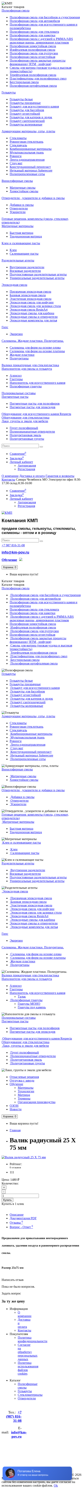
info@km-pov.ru (15, 552)
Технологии (26, 1091)
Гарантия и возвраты (60, 476)
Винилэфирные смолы (17, 181)
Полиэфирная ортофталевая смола (33, 85)
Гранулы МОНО (29, 1003)
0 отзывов (15, 1167)
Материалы (25, 1087)
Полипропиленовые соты (27, 174)
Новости (16, 1109)
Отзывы (16, 1222)
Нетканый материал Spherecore (31, 170)
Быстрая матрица (21, 233)
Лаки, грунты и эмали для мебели (25, 421)
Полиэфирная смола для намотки (32, 35)
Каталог (13, 584)
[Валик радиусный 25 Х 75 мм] (24, 1157)
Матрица (24, 1095)
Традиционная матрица (26, 236)
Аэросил (16, 375)
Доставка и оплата (32, 476)
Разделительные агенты (18, 260)
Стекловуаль (18, 145)
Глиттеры (16, 379)
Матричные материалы (17, 226)
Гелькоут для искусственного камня (34, 106)
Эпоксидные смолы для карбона (32, 313)
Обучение (16, 1084)
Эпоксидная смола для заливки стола (35, 306)
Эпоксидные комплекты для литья (33, 320)
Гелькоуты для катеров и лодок (31, 117)
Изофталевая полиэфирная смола (32, 49)
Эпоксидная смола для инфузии (32, 302)
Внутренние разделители (27, 267)
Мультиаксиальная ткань (27, 152)
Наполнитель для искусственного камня (37, 382)
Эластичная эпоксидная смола (30, 298)
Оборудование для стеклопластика (25, 417)
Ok (56, 1485)
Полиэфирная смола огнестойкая (32, 57)
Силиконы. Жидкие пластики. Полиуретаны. (33, 340)
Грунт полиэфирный (24, 428)
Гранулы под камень (32, 1007)
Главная (15, 1130)
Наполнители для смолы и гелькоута (27, 368)
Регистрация (26, 469)
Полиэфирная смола (15, 10)
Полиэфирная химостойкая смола (33, 46)
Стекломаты (18, 138)
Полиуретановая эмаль (25, 435)
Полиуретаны (19, 358)
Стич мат (16, 163)
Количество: (10, 1183)
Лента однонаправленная (27, 159)
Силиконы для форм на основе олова (35, 347)
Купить (7, 1200)
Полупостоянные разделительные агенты (38, 274)
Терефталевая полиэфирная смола (33, 75)
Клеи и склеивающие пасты (21, 243)
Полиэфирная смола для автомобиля (35, 21)
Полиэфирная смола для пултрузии (34, 53)
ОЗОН (14, 1105)
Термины (24, 1098)
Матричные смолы (22, 187)
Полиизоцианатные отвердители (32, 431)
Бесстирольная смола (24, 82)
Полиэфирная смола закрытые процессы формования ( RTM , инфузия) (37, 62)
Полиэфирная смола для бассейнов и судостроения (45, 17)
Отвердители (19, 208)
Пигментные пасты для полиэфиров (35, 403)
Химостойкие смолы (24, 191)
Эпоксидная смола (14, 284)
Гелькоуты (9, 92)
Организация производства (36, 1102)
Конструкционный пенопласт (30, 167)
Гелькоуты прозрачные (25, 103)
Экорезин (16, 334)
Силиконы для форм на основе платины (37, 351)
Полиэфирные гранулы (26, 386)
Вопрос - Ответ (21, 1227)
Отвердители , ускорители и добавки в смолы (33, 198)
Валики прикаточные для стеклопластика (30, 365)
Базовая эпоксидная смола (28, 295)
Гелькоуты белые (21, 99)
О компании (10, 476)
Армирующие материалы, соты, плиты (28, 131)
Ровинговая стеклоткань (26, 141)
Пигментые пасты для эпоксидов (32, 407)
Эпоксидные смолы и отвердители (34, 316)
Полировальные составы (19, 393)
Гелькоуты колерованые (26, 124)
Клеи (13, 250)
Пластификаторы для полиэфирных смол (38, 78)
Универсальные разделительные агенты (37, 278)
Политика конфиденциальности (32, 1339)
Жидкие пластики (22, 354)
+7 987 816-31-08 (13, 545)
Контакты (8, 479)
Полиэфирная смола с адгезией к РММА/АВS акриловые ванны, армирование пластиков (41, 40)
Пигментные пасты (15, 396)
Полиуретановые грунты (27, 438)
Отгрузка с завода (22, 1080)
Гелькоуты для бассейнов (27, 110)
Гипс (5, 327)
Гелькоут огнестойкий (25, 113)
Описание (17, 1214)
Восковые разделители (25, 270)
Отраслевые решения (24, 1077)
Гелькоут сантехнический (27, 121)
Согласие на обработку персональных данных (27, 1352)
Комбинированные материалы (31, 149)
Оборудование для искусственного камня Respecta (36, 414)
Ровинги (16, 156)
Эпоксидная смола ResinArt (29, 309)
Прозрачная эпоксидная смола (30, 291)
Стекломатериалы (30, 1394)
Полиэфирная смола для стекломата (34, 31)
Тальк (22, 996)
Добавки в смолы (22, 205)
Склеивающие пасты (24, 253)
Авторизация (27, 465)
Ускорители (18, 212)
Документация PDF (23, 1218)
